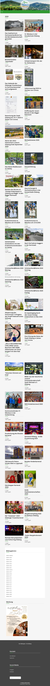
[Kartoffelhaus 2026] (17, 620)
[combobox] (15, 678)
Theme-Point (27, 684)
